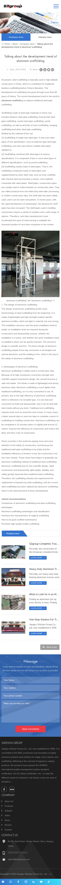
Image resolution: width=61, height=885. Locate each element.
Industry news (45, 37)
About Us (9, 801)
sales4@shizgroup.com (19, 859)
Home (7, 44)
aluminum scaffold (10, 100)
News (15, 44)
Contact (8, 829)
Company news (16, 37)
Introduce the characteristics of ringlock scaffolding (25, 515)
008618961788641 (18, 852)
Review (8, 825)
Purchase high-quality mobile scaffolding (20, 524)
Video (7, 815)
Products (9, 806)
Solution (8, 811)
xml (50, 874)
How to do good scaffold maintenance (19, 519)
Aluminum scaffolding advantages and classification (25, 511)
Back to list (52, 647)
